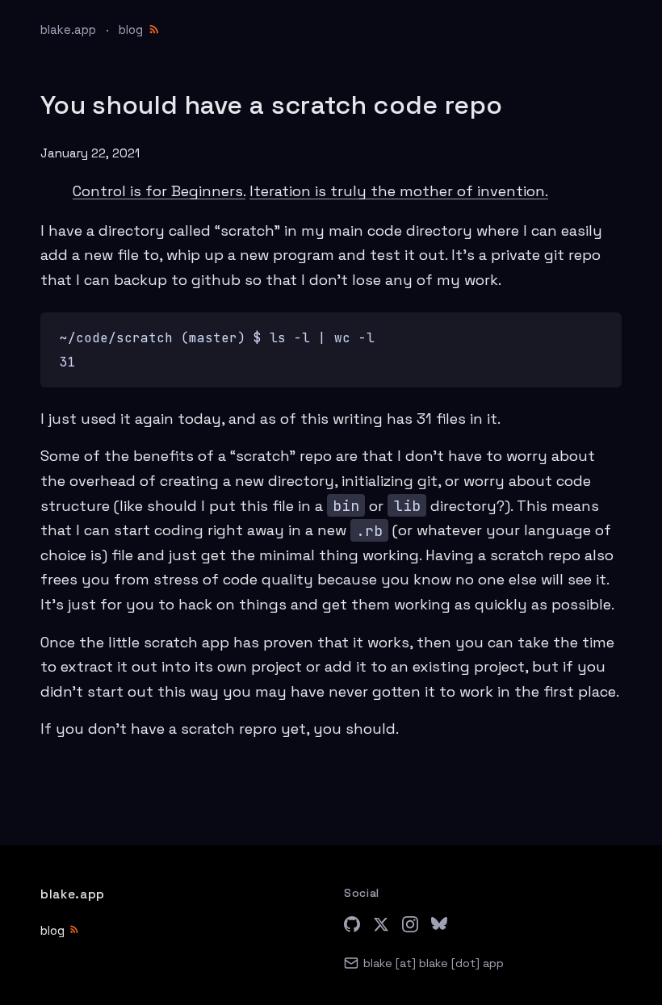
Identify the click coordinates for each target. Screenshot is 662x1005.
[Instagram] (410, 928)
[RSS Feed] (154, 28)
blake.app (68, 29)
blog (131, 29)
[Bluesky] (439, 928)
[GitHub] (352, 928)
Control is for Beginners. (159, 191)
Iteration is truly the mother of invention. (398, 191)
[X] (381, 928)
